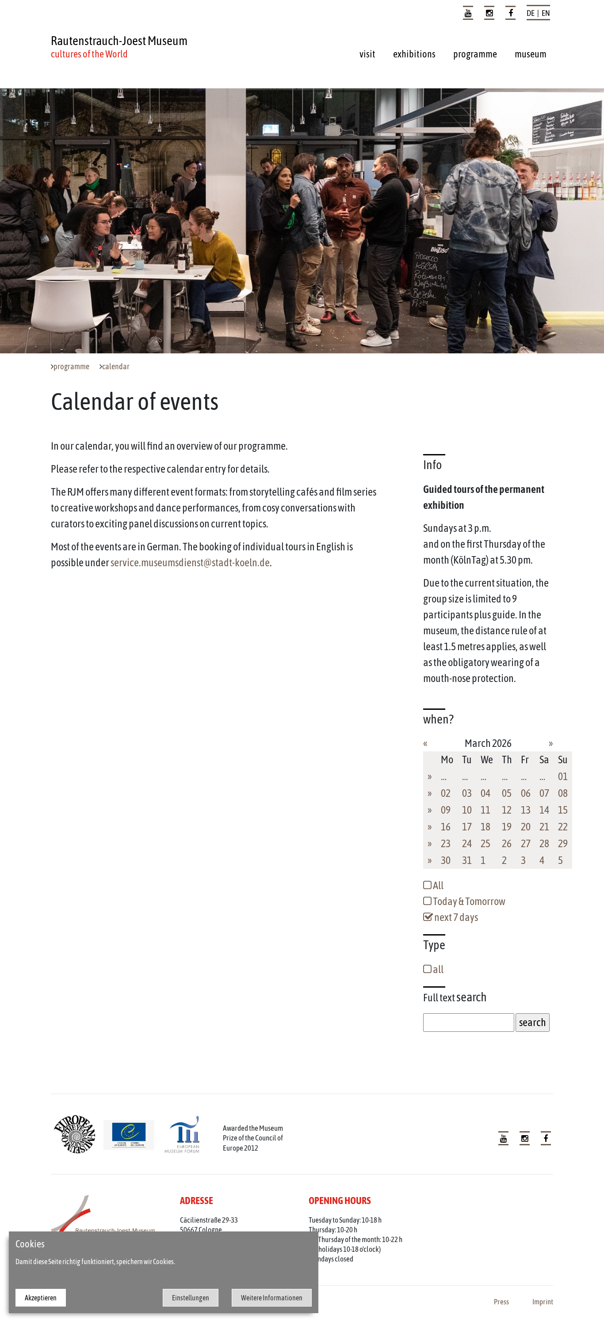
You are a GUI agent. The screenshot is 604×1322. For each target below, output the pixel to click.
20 (526, 827)
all (437, 969)
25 (485, 843)
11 (485, 810)
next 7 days (455, 917)
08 (563, 793)
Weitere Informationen (271, 1298)
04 (485, 793)
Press (501, 1301)
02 (446, 793)
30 (446, 860)
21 (544, 827)
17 (467, 827)
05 (507, 793)
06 (526, 793)
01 (563, 776)
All (437, 885)
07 (544, 793)
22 (563, 827)
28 (544, 843)
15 (563, 810)
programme (475, 54)
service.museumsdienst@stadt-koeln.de (190, 562)
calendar (116, 367)
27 (526, 843)
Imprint (542, 1301)
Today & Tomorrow (468, 901)
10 (467, 810)
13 (526, 810)
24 (467, 843)
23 (446, 843)
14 (544, 810)
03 (467, 793)
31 (467, 860)
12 (507, 810)
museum (531, 54)
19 (507, 827)
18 (485, 827)
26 (507, 843)
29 (563, 843)
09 (446, 810)
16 (446, 827)
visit (367, 54)
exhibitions (414, 54)
